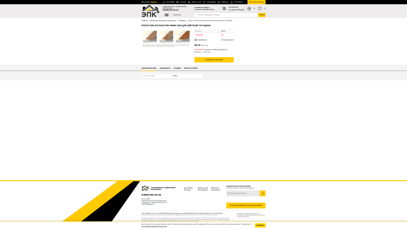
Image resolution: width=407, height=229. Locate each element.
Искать (262, 15)
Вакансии (215, 188)
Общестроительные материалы (163, 20)
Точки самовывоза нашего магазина (246, 205)
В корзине (214, 56)
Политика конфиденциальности (248, 213)
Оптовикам (203, 190)
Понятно (260, 225)
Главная (144, 20)
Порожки (182, 20)
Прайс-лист (203, 188)
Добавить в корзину (214, 60)
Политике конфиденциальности (154, 226)
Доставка (188, 188)
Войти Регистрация (256, 2)
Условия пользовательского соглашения (251, 215)
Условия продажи (243, 216)
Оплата (187, 190)
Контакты (215, 190)
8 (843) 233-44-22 (170, 10)
